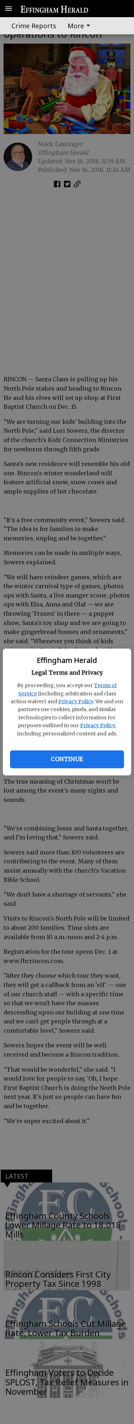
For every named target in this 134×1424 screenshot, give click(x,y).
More (76, 25)
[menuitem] (81, 25)
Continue (67, 759)
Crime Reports (33, 25)
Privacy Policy (75, 701)
